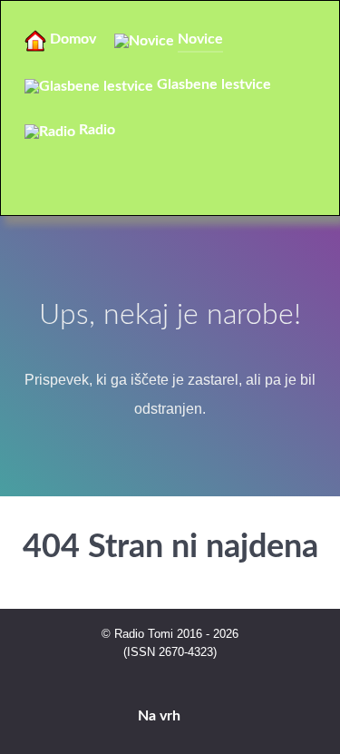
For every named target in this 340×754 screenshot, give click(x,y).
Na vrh (161, 716)
